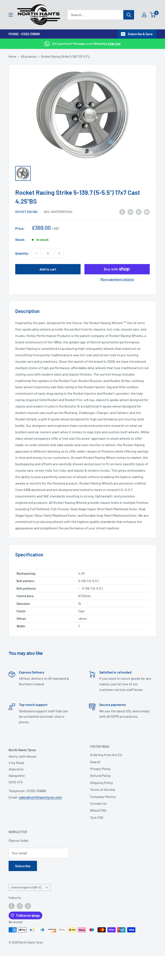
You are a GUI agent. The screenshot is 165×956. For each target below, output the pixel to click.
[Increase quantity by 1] (59, 253)
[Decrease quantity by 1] (36, 253)
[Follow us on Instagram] (20, 906)
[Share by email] (147, 211)
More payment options (117, 279)
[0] (153, 14)
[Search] (128, 15)
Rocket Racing (26, 212)
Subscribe (23, 866)
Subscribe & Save (140, 34)
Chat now (114, 43)
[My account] (144, 14)
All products (29, 56)
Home (13, 56)
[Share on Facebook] (122, 211)
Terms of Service (102, 789)
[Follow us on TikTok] (28, 906)
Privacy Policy (100, 769)
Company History (103, 796)
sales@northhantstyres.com (40, 797)
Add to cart (48, 269)
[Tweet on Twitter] (139, 211)
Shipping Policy (101, 783)
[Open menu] (11, 15)
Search (95, 762)
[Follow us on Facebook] (12, 906)
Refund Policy (100, 775)
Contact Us (98, 803)
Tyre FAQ (96, 817)
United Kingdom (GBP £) (26, 887)
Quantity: (22, 253)
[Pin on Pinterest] (130, 211)
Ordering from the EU (106, 755)
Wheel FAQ (98, 810)
